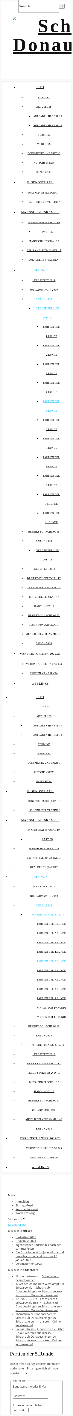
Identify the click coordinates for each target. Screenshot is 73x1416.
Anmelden (22, 1201)
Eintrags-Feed (24, 1205)
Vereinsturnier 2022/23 (40, 653)
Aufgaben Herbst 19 (47, 116)
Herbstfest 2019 (44, 280)
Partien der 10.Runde (51, 1007)
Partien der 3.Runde (51, 942)
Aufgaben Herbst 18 (47, 125)
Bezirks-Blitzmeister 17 (44, 250)
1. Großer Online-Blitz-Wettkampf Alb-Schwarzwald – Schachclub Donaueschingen (40, 1287)
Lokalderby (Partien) (44, 259)
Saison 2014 (44, 643)
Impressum (44, 172)
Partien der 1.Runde (51, 923)
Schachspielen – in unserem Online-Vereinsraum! (39, 1293)
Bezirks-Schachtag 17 (44, 615)
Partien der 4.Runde (51, 951)
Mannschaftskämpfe (40, 212)
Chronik (40, 270)
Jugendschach (40, 182)
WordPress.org (25, 1213)
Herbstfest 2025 (26, 1237)
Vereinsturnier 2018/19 (47, 914)
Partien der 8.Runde (51, 989)
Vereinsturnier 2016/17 (44, 587)
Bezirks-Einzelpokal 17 (44, 578)
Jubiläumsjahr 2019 (44, 289)
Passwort (19, 1396)
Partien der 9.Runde (51, 998)
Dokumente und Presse (44, 153)
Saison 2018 (44, 541)
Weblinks (44, 144)
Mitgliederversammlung (44, 634)
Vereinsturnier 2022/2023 (44, 664)
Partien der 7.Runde (51, 979)
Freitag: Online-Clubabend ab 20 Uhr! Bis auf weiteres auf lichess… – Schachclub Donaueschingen (40, 1332)
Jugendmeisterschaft (44, 192)
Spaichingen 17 (44, 606)
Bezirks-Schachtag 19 (44, 531)
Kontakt (44, 97)
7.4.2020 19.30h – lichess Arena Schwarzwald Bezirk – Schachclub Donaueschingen (37, 1302)
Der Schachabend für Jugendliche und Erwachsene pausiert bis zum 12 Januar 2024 (40, 1256)
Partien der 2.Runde (51, 933)
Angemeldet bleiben (30, 1405)
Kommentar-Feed (27, 1209)
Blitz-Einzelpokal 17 (44, 596)
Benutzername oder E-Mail (30, 1386)
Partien (47, 231)
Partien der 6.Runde (51, 970)
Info (40, 87)
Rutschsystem (44, 162)
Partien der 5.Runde (51, 961)
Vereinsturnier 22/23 (29, 1263)
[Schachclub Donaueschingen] (36, 35)
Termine (44, 134)
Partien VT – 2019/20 (44, 673)
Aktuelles (43, 106)
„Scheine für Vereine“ (44, 202)
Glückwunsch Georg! (44, 624)
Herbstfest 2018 (44, 568)
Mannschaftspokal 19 (44, 222)
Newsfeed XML (17, 1225)
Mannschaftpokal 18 (44, 241)
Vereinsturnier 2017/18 (47, 1044)
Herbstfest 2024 (26, 1241)
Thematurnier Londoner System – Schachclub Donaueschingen (37, 1316)
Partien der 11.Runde (51, 1017)
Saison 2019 (44, 299)
